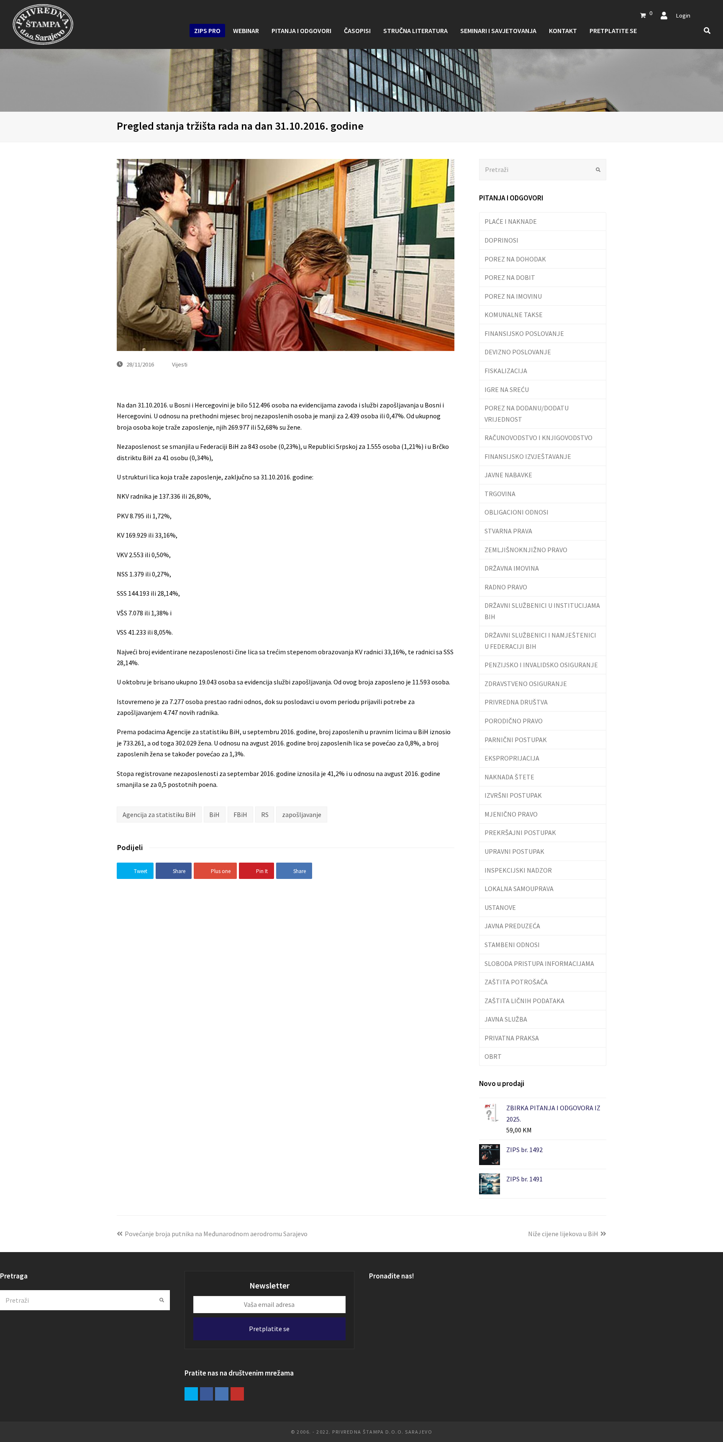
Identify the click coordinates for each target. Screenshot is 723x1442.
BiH (214, 814)
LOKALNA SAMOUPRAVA (519, 888)
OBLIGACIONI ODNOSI (517, 512)
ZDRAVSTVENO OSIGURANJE (526, 683)
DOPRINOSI (501, 240)
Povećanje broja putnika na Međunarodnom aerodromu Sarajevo (216, 1233)
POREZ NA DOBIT (510, 277)
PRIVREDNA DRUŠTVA (516, 702)
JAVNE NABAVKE (508, 475)
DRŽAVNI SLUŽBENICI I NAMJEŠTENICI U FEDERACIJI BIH (540, 640)
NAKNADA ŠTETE (509, 777)
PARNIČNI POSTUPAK (516, 739)
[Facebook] (206, 1394)
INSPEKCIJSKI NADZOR (518, 870)
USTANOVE (500, 907)
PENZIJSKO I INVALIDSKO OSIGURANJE (541, 665)
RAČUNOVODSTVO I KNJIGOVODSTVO (538, 437)
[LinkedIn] (221, 1394)
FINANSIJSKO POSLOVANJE (524, 333)
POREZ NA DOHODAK (515, 259)
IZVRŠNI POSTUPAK (513, 795)
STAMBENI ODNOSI (512, 944)
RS (265, 814)
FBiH (240, 814)
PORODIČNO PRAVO (514, 721)
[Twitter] (191, 1394)
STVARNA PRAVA (508, 531)
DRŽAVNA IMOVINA (512, 568)
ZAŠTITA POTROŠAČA (516, 982)
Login (683, 15)
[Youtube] (237, 1394)
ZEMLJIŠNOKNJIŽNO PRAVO (526, 550)
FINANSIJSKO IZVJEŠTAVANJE (528, 456)
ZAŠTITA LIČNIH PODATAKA (524, 1000)
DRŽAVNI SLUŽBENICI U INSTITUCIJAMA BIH (542, 610)
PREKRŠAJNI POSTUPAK (520, 832)
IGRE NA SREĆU (507, 389)
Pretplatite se (269, 1328)
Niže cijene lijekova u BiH (563, 1233)
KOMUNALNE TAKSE (514, 314)
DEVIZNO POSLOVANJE (518, 352)
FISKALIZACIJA (506, 370)
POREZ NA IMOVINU (513, 296)
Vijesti (179, 364)
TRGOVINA (500, 493)
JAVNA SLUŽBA (506, 1019)
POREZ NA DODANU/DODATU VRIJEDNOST (527, 413)
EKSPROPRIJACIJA (512, 758)
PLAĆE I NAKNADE (511, 221)
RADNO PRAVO (506, 587)
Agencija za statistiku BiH (159, 814)
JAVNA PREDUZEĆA (512, 926)
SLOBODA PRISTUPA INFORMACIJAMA (539, 963)
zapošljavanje (301, 814)
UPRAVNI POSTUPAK (514, 851)
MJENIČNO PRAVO (511, 814)
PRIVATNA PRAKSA (512, 1038)
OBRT (493, 1056)
